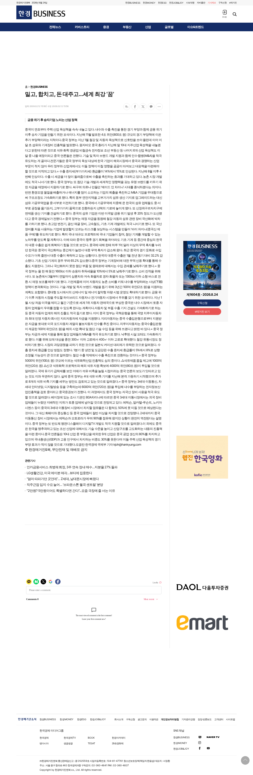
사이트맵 (230, 719)
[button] (224, 13)
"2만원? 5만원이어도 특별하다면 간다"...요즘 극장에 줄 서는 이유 (71, 491)
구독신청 (222, 2)
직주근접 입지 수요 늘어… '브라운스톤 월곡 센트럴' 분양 (65, 485)
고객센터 (218, 719)
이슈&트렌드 (195, 27)
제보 (212, 2)
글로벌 (169, 27)
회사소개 (118, 719)
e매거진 (233, 2)
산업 (148, 27)
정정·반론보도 (205, 719)
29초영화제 (117, 743)
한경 (132, 2)
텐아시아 (44, 743)
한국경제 (44, 737)
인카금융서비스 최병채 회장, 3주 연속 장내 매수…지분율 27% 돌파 (72, 467)
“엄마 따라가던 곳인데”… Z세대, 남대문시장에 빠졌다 (63, 479)
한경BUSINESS (39, 86)
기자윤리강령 (188, 719)
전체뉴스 (55, 27)
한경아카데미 (118, 737)
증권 (106, 27)
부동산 (127, 27)
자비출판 (201, 2)
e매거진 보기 (202, 311)
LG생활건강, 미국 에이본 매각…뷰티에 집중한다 (59, 473)
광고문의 (142, 719)
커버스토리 (82, 27)
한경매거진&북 (23, 2)
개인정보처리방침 (170, 719)
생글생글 (68, 743)
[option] (202, 457)
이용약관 (153, 719)
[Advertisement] (126, 57)
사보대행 (190, 2)
